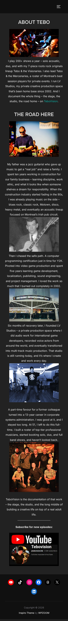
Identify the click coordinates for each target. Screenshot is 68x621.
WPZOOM (43, 612)
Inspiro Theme (26, 612)
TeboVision (51, 101)
